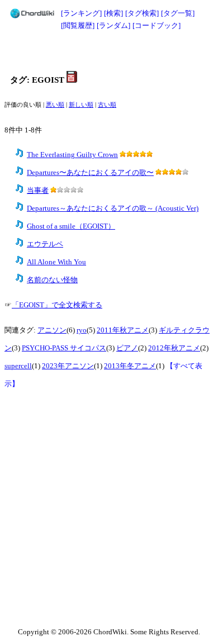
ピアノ (127, 348)
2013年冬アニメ (130, 366)
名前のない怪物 (52, 280)
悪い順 (55, 105)
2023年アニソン (68, 366)
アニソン (52, 330)
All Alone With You (56, 262)
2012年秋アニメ (174, 348)
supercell (18, 366)
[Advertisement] (109, 51)
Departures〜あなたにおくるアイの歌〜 (90, 173)
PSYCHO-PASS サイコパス (64, 348)
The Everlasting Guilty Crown (72, 155)
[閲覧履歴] (77, 25)
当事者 (38, 190)
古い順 (107, 105)
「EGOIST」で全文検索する (57, 305)
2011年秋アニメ (123, 330)
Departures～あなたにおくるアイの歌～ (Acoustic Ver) (112, 208)
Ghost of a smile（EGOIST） (71, 226)
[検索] (113, 13)
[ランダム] (113, 25)
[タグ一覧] (178, 13)
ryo (82, 330)
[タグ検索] (142, 13)
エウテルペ (45, 244)
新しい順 (81, 105)
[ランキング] (81, 13)
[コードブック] (156, 25)
